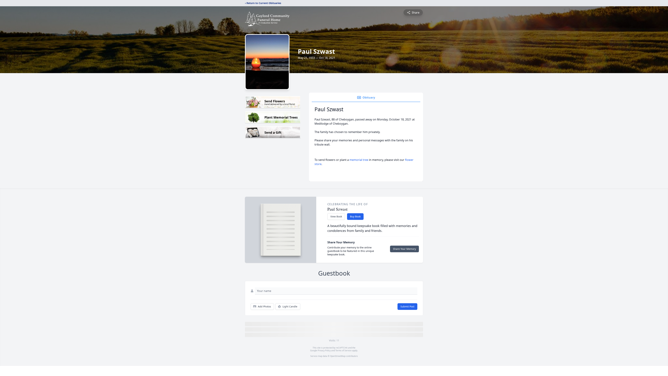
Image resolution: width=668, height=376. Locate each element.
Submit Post (407, 306)
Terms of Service (343, 350)
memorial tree (358, 160)
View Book (336, 216)
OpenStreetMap (337, 356)
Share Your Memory (404, 248)
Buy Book (355, 216)
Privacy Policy (324, 350)
